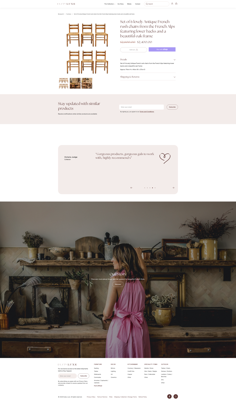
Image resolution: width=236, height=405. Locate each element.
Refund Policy (143, 397)
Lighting (113, 371)
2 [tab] (147, 187)
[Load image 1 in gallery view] (63, 83)
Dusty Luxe (66, 397)
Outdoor (164, 364)
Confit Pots (131, 371)
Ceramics (113, 377)
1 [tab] (144, 187)
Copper (130, 374)
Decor (113, 364)
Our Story (121, 4)
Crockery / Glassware (134, 368)
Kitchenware (133, 364)
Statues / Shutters (166, 371)
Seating (96, 368)
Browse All (61, 14)
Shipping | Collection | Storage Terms (125, 397)
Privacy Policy (91, 397)
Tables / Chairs (165, 368)
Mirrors (113, 368)
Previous (131, 188)
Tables (96, 371)
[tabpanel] (118, 158)
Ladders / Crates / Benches (166, 375)
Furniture (68, 14)
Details (123, 60)
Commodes (97, 377)
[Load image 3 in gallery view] (86, 83)
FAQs (110, 397)
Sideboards (97, 374)
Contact (137, 4)
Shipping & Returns (130, 77)
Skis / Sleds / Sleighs (150, 371)
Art (112, 374)
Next (173, 188)
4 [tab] (152, 187)
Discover (118, 284)
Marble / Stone (148, 368)
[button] (176, 4)
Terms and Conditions (147, 111)
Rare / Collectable (149, 374)
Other (129, 377)
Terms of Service (102, 397)
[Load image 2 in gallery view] (75, 83)
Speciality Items (150, 364)
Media (129, 4)
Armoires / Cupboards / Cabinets (101, 381)
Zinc (162, 379)
